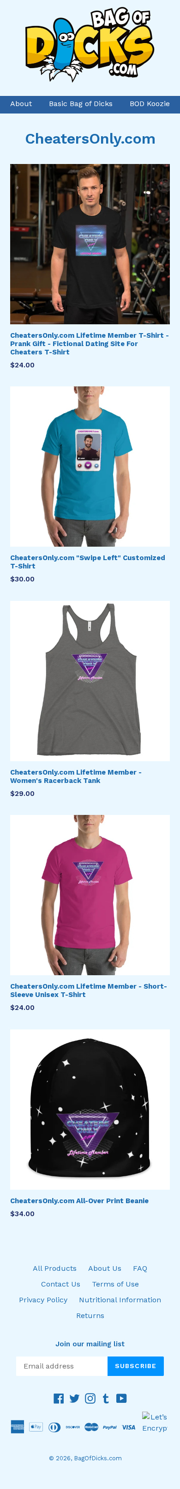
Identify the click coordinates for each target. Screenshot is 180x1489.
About (21, 103)
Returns (90, 1315)
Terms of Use (115, 1284)
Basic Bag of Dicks (81, 103)
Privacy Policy (43, 1299)
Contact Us (60, 1284)
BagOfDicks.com (98, 1458)
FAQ (140, 1268)
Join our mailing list (90, 1344)
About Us (104, 1268)
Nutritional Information (120, 1299)
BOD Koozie (150, 103)
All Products (55, 1268)
